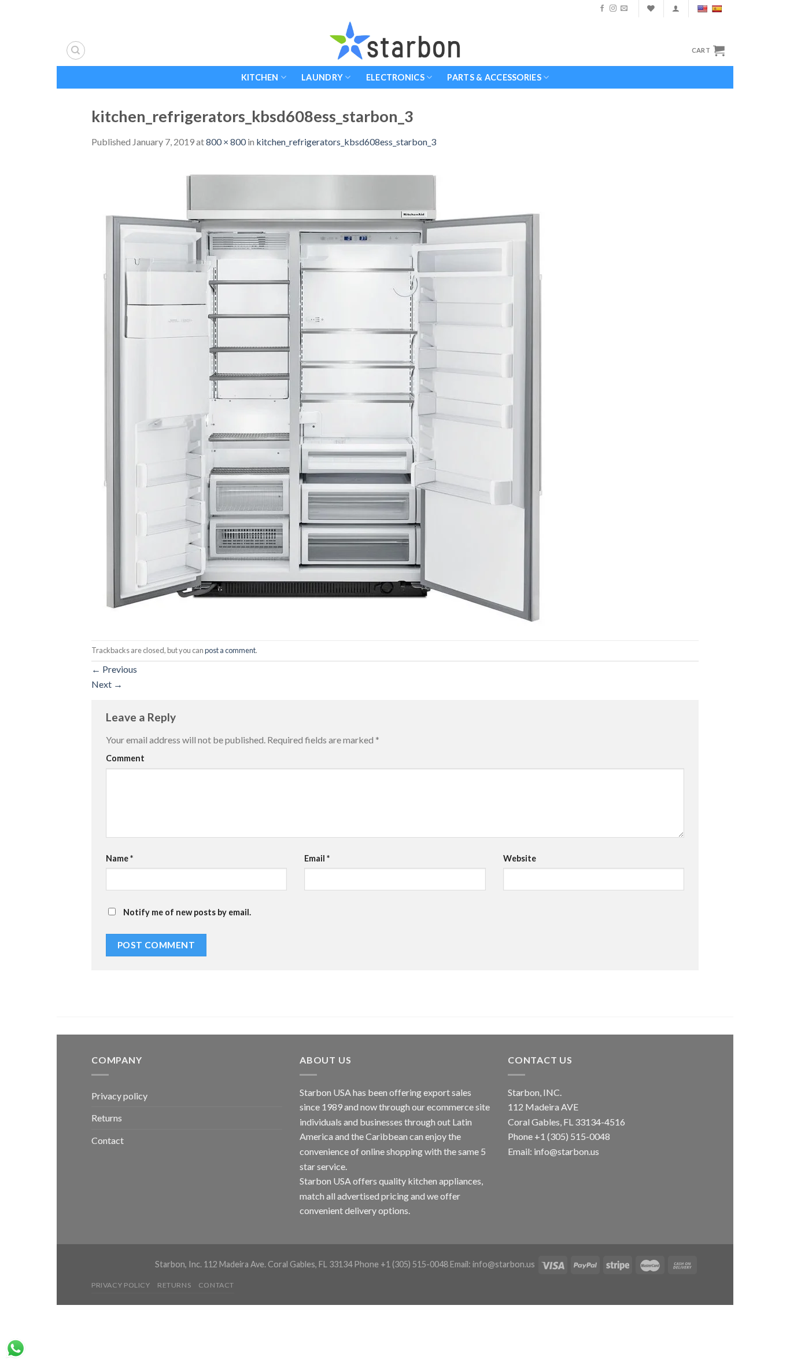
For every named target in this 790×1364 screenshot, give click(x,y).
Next (107, 684)
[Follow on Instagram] (613, 9)
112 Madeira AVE (543, 1106)
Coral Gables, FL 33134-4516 (566, 1121)
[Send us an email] (624, 9)
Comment (125, 758)
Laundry (322, 77)
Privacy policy (119, 1095)
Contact (107, 1140)
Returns (106, 1117)
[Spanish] (718, 8)
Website (519, 858)
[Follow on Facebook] (602, 9)
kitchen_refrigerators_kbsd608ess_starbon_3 (346, 141)
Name (119, 858)
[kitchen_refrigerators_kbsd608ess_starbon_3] (322, 393)
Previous (114, 668)
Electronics (395, 77)
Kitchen (260, 77)
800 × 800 (226, 141)
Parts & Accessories (494, 77)
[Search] (76, 50)
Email (317, 858)
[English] (703, 8)
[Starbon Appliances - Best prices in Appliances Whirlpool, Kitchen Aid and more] (395, 41)
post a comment (230, 650)
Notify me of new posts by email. (187, 912)
